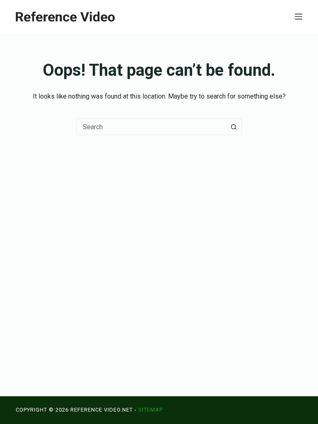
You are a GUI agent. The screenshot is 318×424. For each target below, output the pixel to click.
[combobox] (151, 126)
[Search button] (233, 127)
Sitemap (150, 410)
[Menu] (298, 16)
